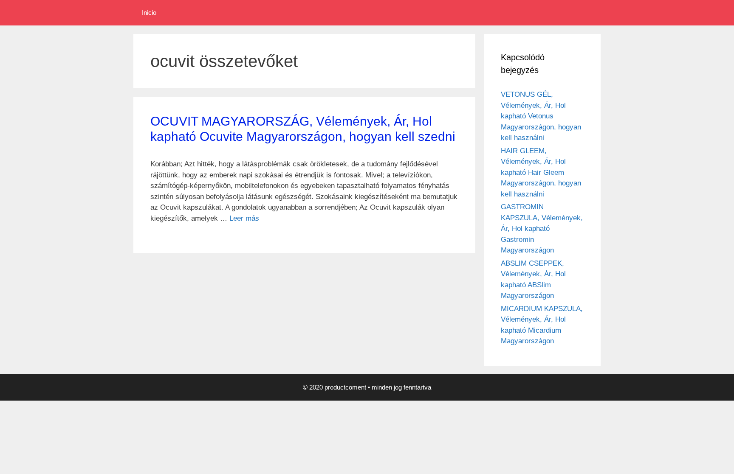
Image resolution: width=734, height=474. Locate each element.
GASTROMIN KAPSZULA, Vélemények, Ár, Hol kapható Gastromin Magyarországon (542, 228)
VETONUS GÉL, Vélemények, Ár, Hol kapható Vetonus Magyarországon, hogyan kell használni (541, 116)
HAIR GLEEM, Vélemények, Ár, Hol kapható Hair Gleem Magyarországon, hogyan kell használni (541, 172)
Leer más (244, 218)
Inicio (149, 12)
